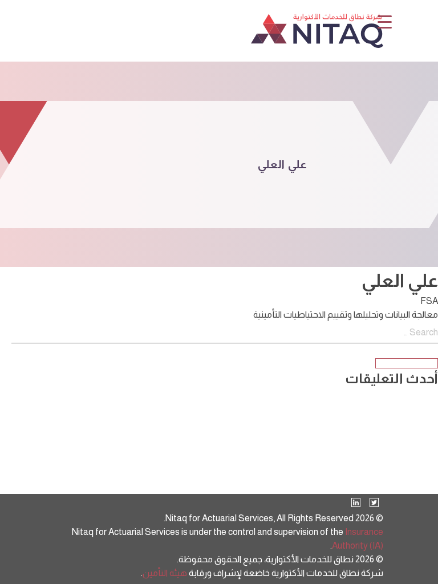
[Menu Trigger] (385, 21)
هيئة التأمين (165, 573)
